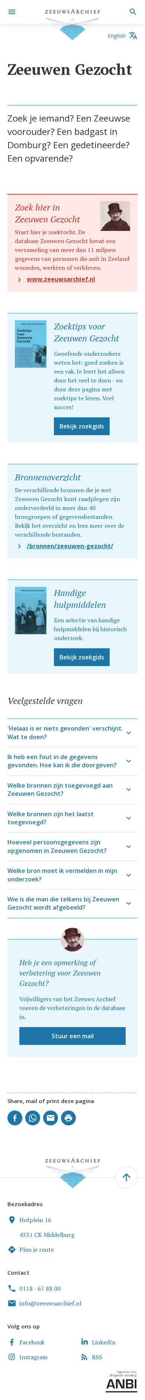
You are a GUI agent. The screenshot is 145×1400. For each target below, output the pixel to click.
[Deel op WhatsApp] (32, 1118)
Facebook (32, 1342)
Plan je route (36, 1249)
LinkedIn (104, 1342)
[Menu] (12, 12)
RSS (97, 1357)
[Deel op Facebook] (14, 1118)
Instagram (33, 1357)
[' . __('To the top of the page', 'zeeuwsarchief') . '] (126, 1177)
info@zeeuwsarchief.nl (50, 1303)
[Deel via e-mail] (50, 1118)
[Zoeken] (132, 12)
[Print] (68, 1118)
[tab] (72, 732)
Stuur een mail (73, 1036)
